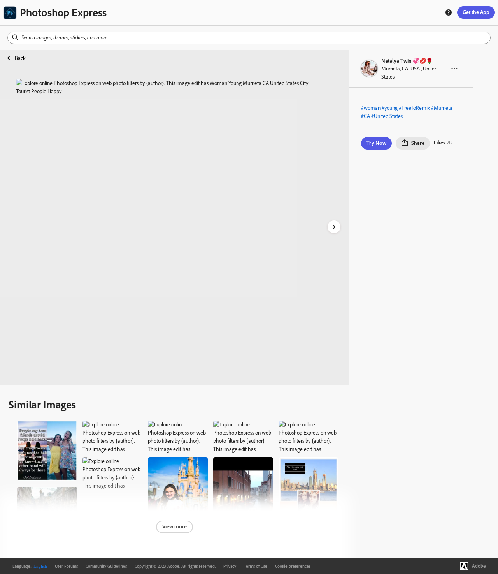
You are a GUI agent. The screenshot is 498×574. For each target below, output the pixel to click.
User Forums (66, 566)
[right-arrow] (334, 226)
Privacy (229, 566)
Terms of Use (255, 566)
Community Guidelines (106, 566)
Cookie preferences (292, 566)
